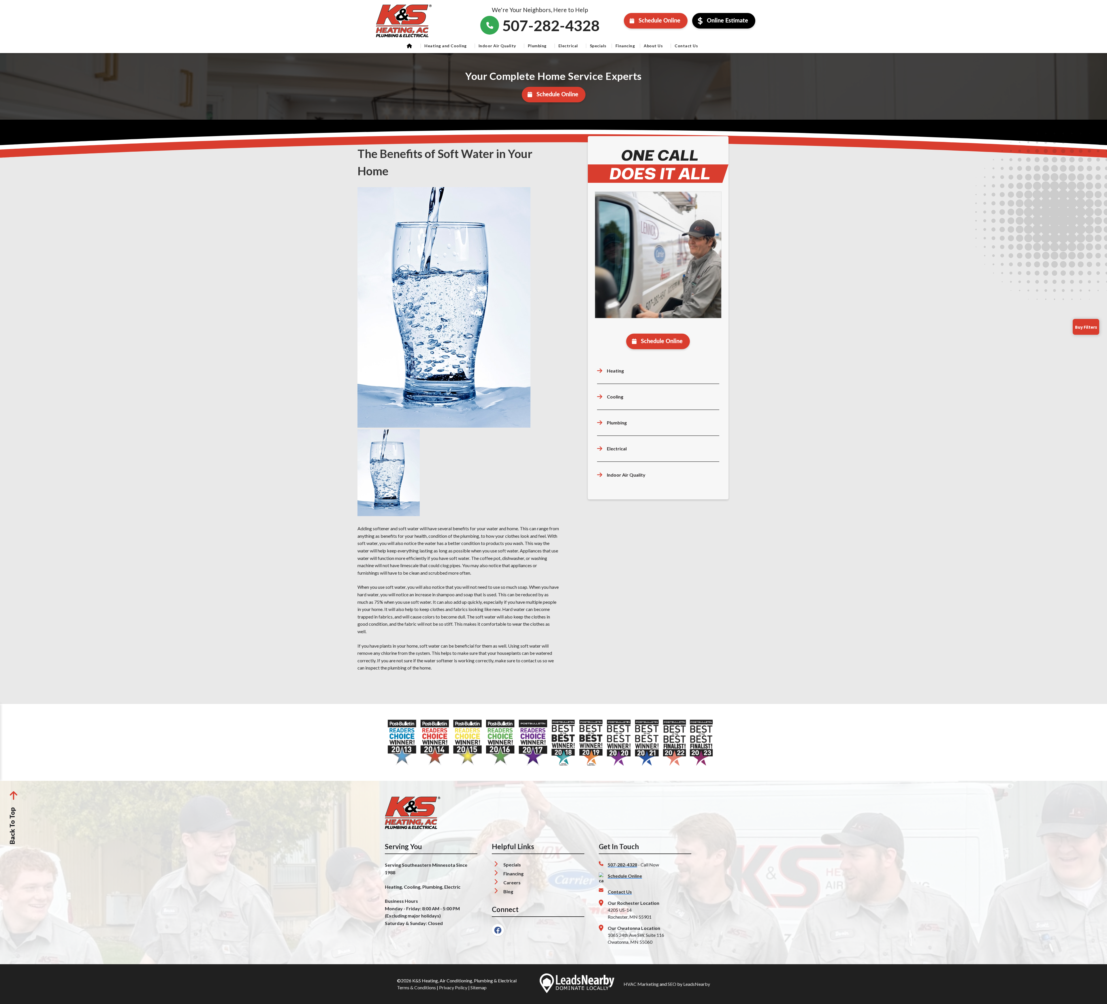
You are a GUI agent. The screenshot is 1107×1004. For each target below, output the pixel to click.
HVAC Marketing (641, 984)
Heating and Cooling (445, 45)
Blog (508, 891)
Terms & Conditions (416, 987)
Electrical (568, 45)
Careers (512, 882)
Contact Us (686, 45)
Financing (625, 45)
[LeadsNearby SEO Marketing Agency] (577, 984)
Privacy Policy (453, 987)
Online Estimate (727, 21)
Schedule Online (659, 21)
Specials (598, 45)
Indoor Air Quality (497, 45)
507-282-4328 (622, 864)
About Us (653, 45)
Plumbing (537, 45)
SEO (672, 984)
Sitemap (478, 987)
